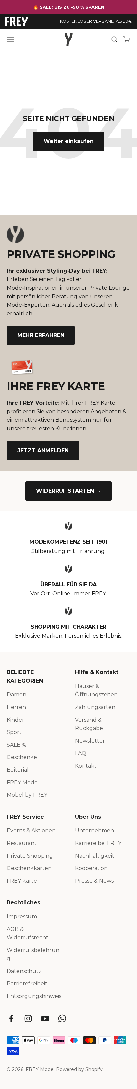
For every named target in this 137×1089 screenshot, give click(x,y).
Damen (16, 694)
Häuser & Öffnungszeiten (96, 690)
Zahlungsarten (95, 707)
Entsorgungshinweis (34, 996)
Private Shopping (30, 856)
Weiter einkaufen (69, 141)
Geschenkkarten (29, 868)
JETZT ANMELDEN (42, 450)
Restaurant (22, 843)
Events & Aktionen (31, 830)
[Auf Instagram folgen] (28, 1018)
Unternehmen (94, 830)
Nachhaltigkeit (94, 856)
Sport (14, 732)
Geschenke (22, 757)
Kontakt (86, 766)
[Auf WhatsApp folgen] (62, 1018)
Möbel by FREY (27, 795)
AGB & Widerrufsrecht (27, 933)
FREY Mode (22, 782)
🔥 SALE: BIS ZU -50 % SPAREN (68, 7)
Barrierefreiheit (27, 983)
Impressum (22, 916)
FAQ (80, 753)
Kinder (15, 720)
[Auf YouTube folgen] (45, 1018)
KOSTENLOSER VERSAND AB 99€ (96, 21)
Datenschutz (24, 971)
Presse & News (94, 881)
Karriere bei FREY (98, 843)
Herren (16, 707)
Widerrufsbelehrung (33, 954)
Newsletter (90, 741)
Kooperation (91, 868)
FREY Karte (100, 403)
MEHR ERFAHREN (40, 335)
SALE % (16, 745)
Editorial (18, 770)
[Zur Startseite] (16, 21)
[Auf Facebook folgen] (11, 1018)
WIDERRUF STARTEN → (68, 491)
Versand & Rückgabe (89, 724)
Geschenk (104, 305)
